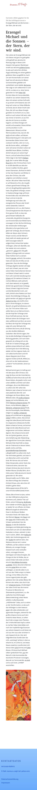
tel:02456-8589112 (8, 766)
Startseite (9, 18)
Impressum (5, 783)
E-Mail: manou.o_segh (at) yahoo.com (15, 771)
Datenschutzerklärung (9, 779)
